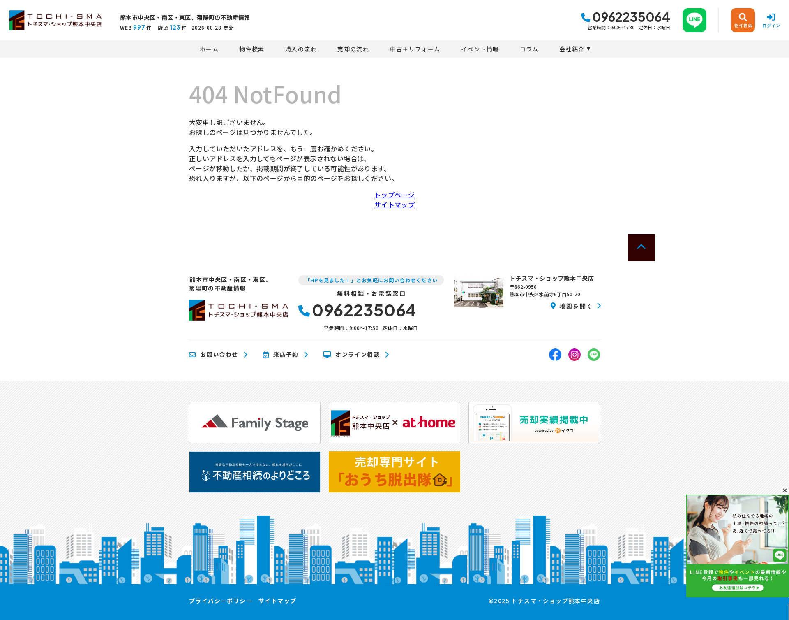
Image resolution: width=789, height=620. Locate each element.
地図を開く (576, 305)
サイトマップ (394, 204)
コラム (529, 49)
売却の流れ (353, 49)
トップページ (394, 195)
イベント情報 (480, 49)
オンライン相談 (357, 354)
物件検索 (252, 49)
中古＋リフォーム (415, 49)
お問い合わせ (219, 354)
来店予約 (286, 354)
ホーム (209, 49)
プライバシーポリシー (220, 601)
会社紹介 (572, 49)
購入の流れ (301, 49)
